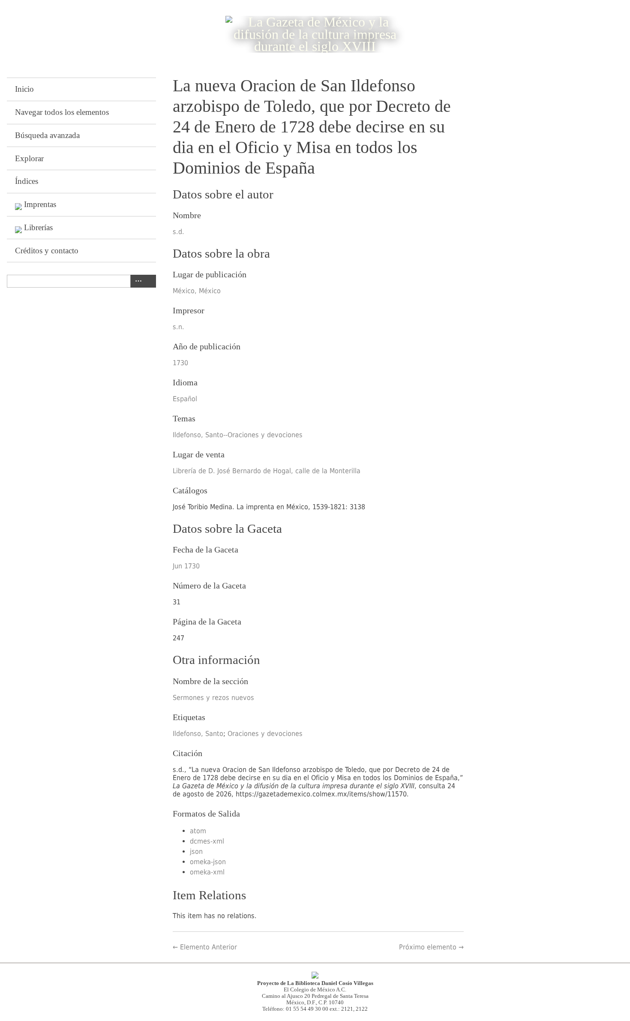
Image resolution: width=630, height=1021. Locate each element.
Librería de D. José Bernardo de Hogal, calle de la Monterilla (266, 471)
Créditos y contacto (46, 250)
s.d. (178, 232)
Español (185, 399)
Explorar (29, 158)
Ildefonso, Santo (198, 734)
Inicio (24, 88)
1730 (180, 363)
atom (198, 831)
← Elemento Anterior (205, 947)
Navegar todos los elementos (62, 112)
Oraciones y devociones (265, 734)
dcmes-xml (207, 841)
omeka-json (208, 862)
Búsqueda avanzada (47, 135)
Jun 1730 (186, 566)
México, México (197, 291)
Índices (26, 181)
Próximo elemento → (431, 947)
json (196, 851)
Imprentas (40, 204)
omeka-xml (207, 872)
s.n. (178, 327)
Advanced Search (136, 281)
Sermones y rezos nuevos (213, 698)
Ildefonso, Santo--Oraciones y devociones (238, 435)
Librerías (38, 227)
